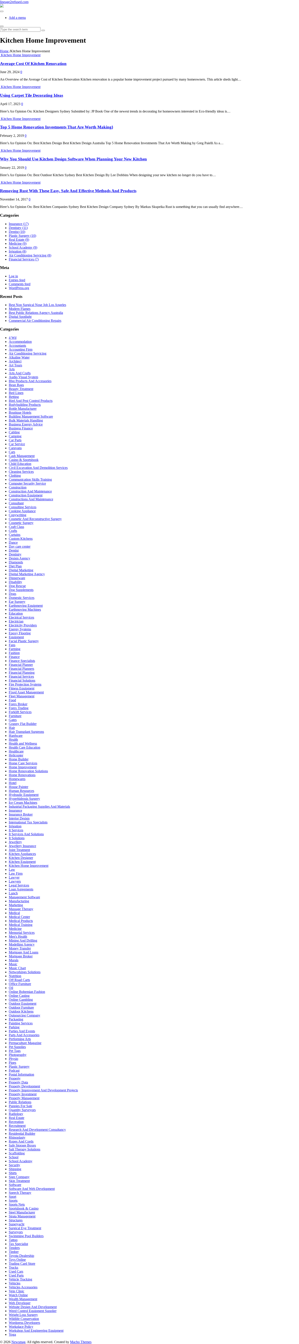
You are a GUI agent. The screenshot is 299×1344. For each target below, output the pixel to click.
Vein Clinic (16, 1291)
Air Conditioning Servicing (27, 353)
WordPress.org (19, 288)
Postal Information (21, 1074)
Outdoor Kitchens (21, 1011)
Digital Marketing (21, 570)
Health (13, 739)
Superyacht (16, 1224)
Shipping (15, 1169)
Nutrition (15, 976)
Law (12, 869)
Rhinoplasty (17, 1137)
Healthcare (16, 751)
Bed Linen (16, 393)
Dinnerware (17, 578)
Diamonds (16, 562)
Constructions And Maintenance (31, 499)
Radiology (16, 1114)
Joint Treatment (19, 850)
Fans (12, 645)
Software (15, 1185)
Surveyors (16, 1232)
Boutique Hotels (20, 412)
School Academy (20, 1161)
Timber (14, 1252)
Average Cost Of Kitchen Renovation (33, 63)
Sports (13, 1200)
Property (15, 1078)
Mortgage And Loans (23, 952)
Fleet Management (21, 696)
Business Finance (21, 428)
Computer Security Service (27, 483)
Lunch (13, 893)
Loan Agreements (21, 889)
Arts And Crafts (20, 373)
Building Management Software (31, 416)
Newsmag (18, 1342)
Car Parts (15, 440)
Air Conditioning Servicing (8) (30, 255)
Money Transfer (20, 948)
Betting (14, 397)
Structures (16, 1220)
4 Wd (12, 338)
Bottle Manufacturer (23, 408)
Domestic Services (21, 598)
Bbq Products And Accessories (30, 381)
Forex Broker (18, 704)
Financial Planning (22, 672)
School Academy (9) (23, 247)
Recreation (16, 1122)
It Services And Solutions (26, 834)
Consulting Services (22, 507)
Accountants (17, 345)
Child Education (20, 464)
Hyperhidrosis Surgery (24, 798)
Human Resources (21, 791)
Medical (14, 913)
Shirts (13, 1173)
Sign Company (19, 1177)
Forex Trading (18, 708)
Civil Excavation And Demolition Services (38, 468)
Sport (12, 1196)
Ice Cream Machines (23, 802)
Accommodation (20, 341)
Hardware (16, 735)
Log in (13, 276)
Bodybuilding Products (25, 404)
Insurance (15, 810)
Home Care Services (23, 763)
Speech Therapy (20, 1192)
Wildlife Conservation (24, 1319)
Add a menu (17, 17)
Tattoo (13, 1240)
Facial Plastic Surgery (24, 641)
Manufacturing (19, 901)
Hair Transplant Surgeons (26, 732)
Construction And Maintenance (30, 491)
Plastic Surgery (19, 1066)
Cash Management (22, 456)
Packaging (16, 1019)
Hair (12, 728)
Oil (11, 988)
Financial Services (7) (24, 259)
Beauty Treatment (21, 389)
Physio (13, 1059)
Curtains (14, 535)
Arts (12, 369)
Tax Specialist (18, 1244)
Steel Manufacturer (22, 1212)
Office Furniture (20, 984)
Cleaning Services (21, 471)
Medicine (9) (17, 243)
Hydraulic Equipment (24, 795)
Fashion (14, 653)
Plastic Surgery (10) (22, 235)
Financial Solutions (22, 680)
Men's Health (18, 936)
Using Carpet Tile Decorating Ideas (31, 95)
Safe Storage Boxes (22, 1145)
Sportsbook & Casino (24, 1208)
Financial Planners (21, 668)
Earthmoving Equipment (26, 605)
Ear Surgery (17, 601)
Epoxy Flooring (20, 633)
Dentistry (15, 554)
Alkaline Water (19, 357)
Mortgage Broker (21, 956)
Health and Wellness (23, 743)
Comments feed (19, 284)
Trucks (13, 1267)
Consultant (16, 503)
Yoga (12, 1334)
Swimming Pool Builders (26, 1236)
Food (12, 700)
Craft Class (16, 527)
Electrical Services (21, 617)
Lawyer (14, 877)
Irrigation (15, 826)
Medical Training (20, 925)
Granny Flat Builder (23, 724)
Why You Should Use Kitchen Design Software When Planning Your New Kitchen (73, 159)
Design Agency (19, 558)
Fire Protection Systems (25, 684)
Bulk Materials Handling (26, 420)
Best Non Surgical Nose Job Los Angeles (37, 305)
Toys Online (17, 1259)
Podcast (14, 1070)
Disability (15, 582)
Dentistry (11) (18, 228)
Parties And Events (22, 1031)
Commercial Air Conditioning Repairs (35, 320)
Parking (14, 1027)
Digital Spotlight (20, 316)
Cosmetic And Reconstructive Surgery (35, 519)
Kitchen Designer (21, 858)
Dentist (14, 550)
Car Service (17, 444)
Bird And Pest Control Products (31, 401)
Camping (15, 436)
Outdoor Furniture (21, 1007)
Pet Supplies (17, 1047)
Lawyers (15, 881)
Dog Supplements (21, 590)
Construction (17, 487)
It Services (16, 830)
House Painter (18, 787)
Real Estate (16, 1118)
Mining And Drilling (23, 940)
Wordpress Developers (24, 1323)
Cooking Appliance (22, 511)
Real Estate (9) (19, 239)
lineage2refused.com (14, 2)
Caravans (15, 448)
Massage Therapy (21, 909)
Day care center (19, 546)
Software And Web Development (32, 1189)
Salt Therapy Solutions (24, 1149)
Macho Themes (80, 1342)
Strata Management (22, 1216)
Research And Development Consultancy (37, 1129)
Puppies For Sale (20, 1106)
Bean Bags (16, 385)
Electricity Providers (23, 625)
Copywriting (17, 515)
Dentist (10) (17, 232)
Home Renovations (22, 775)
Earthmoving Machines (25, 609)
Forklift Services (20, 712)
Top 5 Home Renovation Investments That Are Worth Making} (56, 127)
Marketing (16, 905)
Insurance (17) (19, 224)
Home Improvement (23, 767)
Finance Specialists (22, 661)
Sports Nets (17, 1204)
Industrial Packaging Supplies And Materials (39, 806)
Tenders (14, 1248)
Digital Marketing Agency (27, 574)
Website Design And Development (33, 1307)
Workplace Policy (21, 1326)
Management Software (24, 897)
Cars (12, 452)
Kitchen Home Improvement (20, 55)
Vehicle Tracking (20, 1279)
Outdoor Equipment (22, 1003)
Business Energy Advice (26, 424)
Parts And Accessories (24, 1035)
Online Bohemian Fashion (27, 992)
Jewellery (15, 842)
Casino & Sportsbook (24, 460)
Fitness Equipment (21, 688)
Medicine (15, 929)
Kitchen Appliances (22, 854)
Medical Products (21, 921)
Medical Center (19, 917)
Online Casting (19, 995)
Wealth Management (23, 1299)
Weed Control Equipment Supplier (32, 1311)
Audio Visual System (23, 377)
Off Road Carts (19, 980)
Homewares (17, 779)
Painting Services (21, 1023)
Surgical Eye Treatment (25, 1228)
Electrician (16, 621)
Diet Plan (15, 566)
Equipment (16, 637)
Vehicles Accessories (23, 1287)
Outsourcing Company (24, 1015)
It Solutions (17, 838)
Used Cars (16, 1271)
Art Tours (15, 365)
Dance (13, 542)
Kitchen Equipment (22, 862)
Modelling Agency (22, 944)
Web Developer (19, 1303)
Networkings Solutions (24, 972)
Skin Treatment (19, 1181)
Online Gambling (21, 999)
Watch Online (18, 1295)
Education (16, 613)
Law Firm (16, 873)
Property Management (24, 1098)
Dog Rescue (17, 586)
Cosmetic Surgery (21, 523)
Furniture (15, 716)
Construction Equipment (25, 495)
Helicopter (16, 755)
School (13, 1157)
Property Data (18, 1082)
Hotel (12, 783)
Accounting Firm (20, 349)
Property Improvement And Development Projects (43, 1090)
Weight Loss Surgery (23, 1315)
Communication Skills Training (30, 479)
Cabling (14, 432)
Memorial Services (22, 932)
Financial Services (21, 676)
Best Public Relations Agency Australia (36, 313)
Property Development (24, 1086)
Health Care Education (24, 747)
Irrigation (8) (17, 251)
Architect (15, 361)
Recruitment (17, 1126)
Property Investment (23, 1094)
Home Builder (18, 759)
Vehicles (14, 1283)
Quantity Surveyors (22, 1110)
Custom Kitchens (21, 538)
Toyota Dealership (21, 1256)
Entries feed (17, 280)
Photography (17, 1055)
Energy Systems (20, 629)
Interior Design (19, 818)
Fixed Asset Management (26, 692)
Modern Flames (19, 309)
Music (13, 964)
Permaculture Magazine (25, 1043)
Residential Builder (22, 1133)
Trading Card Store (22, 1263)
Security (14, 1165)
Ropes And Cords (21, 1141)
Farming (14, 649)
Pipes (12, 1062)
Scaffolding (17, 1153)
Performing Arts (20, 1039)
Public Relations (20, 1102)
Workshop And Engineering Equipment (36, 1330)
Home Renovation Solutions (28, 771)
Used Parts (16, 1275)
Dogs (12, 594)
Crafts (13, 531)
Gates (13, 720)
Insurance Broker (21, 814)
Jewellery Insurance (22, 846)
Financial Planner (21, 665)
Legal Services (19, 885)
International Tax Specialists (28, 822)
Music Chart (17, 968)
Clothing (15, 475)
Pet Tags (15, 1051)
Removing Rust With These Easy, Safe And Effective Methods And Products (68, 190)
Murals (13, 960)
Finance (14, 657)
